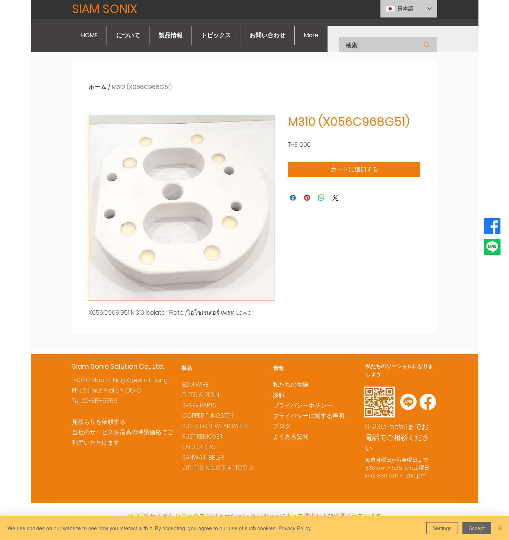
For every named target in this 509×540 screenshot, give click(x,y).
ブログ (282, 426)
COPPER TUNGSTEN (207, 416)
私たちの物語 (291, 384)
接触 (279, 395)
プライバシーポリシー (302, 405)
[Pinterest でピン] (307, 197)
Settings (442, 528)
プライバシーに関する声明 (308, 416)
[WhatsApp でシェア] (321, 197)
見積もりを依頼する (99, 421)
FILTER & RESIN (200, 395)
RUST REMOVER (202, 436)
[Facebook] (492, 226)
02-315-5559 (99, 401)
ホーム (98, 87)
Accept (477, 528)
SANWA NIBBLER (203, 457)
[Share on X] (335, 197)
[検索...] (426, 44)
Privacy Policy (294, 528)
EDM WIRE (195, 384)
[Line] (492, 247)
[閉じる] (500, 528)
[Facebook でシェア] (292, 197)
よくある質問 (291, 436)
